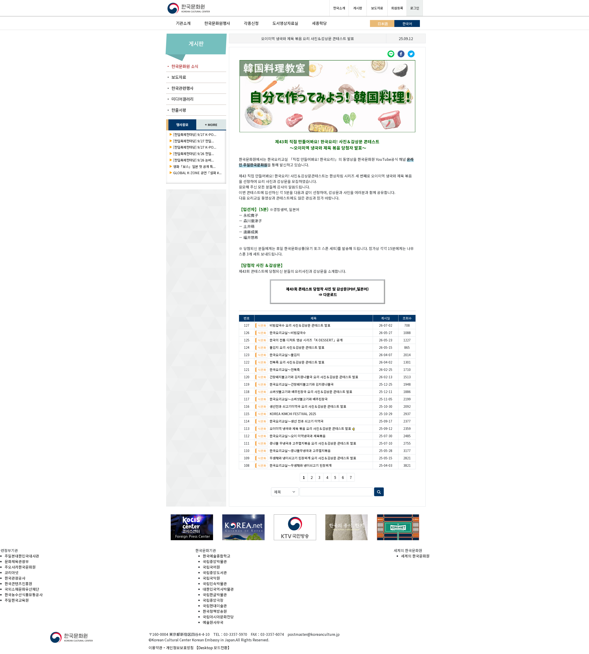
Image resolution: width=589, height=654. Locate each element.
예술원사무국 (213, 622)
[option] (192, 527)
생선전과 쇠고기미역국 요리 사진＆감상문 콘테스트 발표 (308, 406)
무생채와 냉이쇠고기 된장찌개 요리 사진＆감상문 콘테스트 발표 (313, 458)
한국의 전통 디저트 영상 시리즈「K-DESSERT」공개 (306, 340)
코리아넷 (11, 572)
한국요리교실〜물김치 (285, 354)
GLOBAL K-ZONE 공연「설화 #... (197, 172)
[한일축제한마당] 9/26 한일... (193, 153)
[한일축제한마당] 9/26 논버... (193, 160)
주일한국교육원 (17, 600)
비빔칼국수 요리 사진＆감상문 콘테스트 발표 (300, 325)
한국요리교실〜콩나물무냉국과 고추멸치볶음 (300, 450)
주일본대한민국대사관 (22, 556)
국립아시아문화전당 (218, 616)
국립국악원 (211, 578)
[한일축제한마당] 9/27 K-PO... (194, 134)
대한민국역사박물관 (218, 589)
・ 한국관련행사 (179, 88)
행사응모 (182, 124)
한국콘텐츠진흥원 (18, 583)
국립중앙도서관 (215, 572)
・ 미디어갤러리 (179, 99)
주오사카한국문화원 (20, 567)
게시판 (357, 8)
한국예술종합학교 (216, 556)
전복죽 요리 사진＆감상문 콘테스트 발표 (297, 362)
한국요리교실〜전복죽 (285, 369)
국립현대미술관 (215, 605)
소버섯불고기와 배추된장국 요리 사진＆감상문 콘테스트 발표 (311, 391)
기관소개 (183, 23)
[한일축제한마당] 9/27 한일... (193, 140)
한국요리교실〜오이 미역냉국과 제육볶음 (298, 436)
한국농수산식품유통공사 (24, 594)
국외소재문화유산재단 (22, 589)
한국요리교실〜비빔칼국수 (288, 332)
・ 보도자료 (176, 77)
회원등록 (397, 8)
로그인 (414, 8)
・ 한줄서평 (176, 110)
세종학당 (319, 23)
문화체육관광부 (17, 561)
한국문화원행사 (217, 23)
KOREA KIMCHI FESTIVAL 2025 (293, 413)
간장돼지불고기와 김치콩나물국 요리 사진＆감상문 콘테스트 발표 (314, 377)
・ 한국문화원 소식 (182, 66)
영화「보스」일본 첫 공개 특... (194, 166)
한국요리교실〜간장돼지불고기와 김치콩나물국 (302, 384)
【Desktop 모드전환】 (213, 647)
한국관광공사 (15, 578)
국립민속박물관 (215, 583)
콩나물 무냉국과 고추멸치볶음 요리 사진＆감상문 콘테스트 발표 (313, 443)
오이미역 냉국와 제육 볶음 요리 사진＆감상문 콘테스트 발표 (310, 428)
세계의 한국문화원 (415, 556)
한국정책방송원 (215, 611)
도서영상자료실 (285, 23)
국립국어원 (211, 567)
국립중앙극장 (213, 600)
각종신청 (251, 23)
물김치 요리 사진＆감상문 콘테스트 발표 (297, 347)
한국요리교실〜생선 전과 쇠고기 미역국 (296, 421)
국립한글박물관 (215, 594)
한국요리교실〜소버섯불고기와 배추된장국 (299, 399)
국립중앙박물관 (215, 561)
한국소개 (339, 8)
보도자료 (377, 8)
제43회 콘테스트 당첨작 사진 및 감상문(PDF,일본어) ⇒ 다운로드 (327, 291)
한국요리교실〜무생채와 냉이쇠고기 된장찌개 (301, 465)
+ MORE (211, 124)
